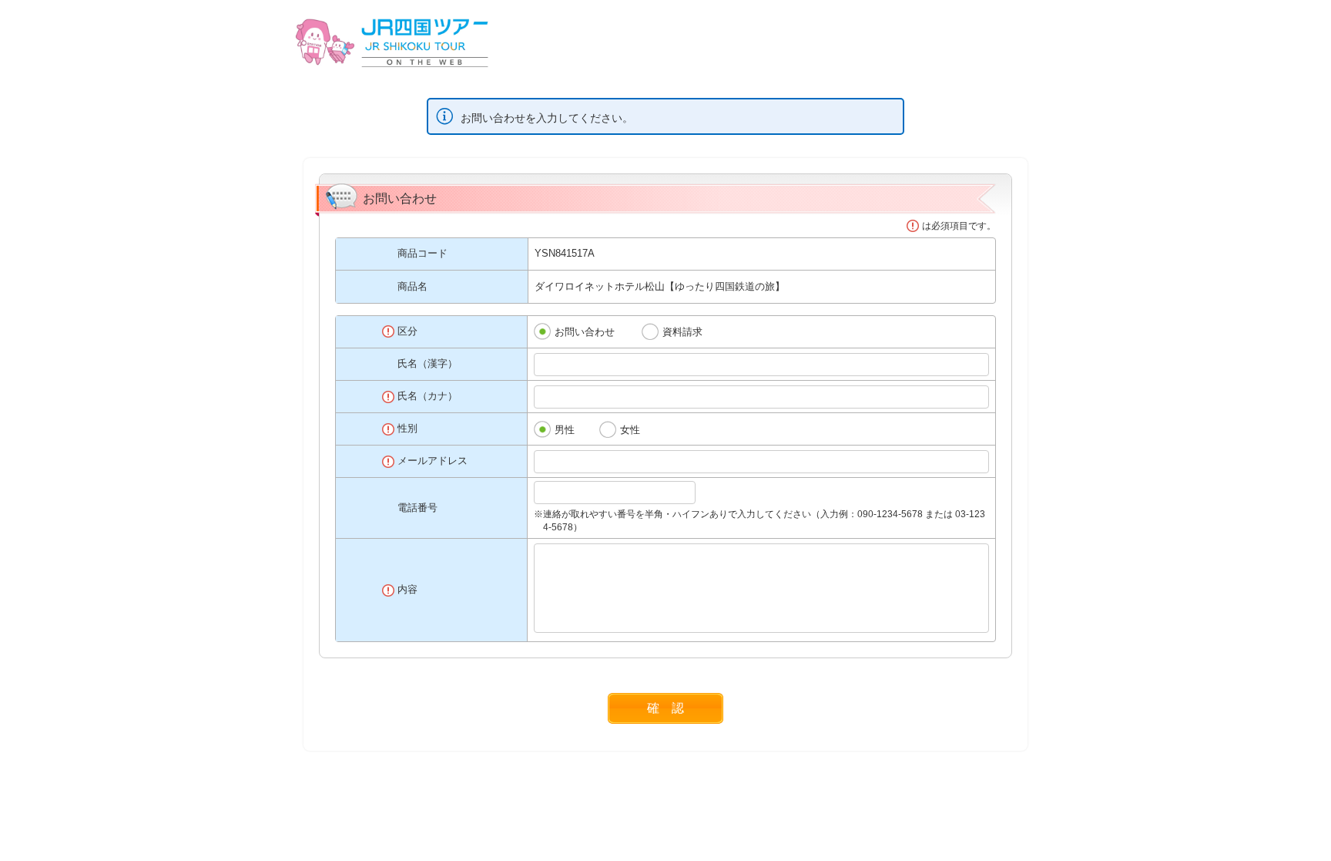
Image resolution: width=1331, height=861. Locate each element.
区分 (407, 331)
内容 (407, 589)
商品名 (412, 286)
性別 (407, 428)
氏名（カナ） (427, 396)
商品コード (422, 253)
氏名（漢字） (427, 363)
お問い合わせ (585, 332)
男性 (565, 430)
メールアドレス (432, 460)
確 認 (665, 708)
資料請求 (682, 332)
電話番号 (417, 507)
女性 (630, 430)
